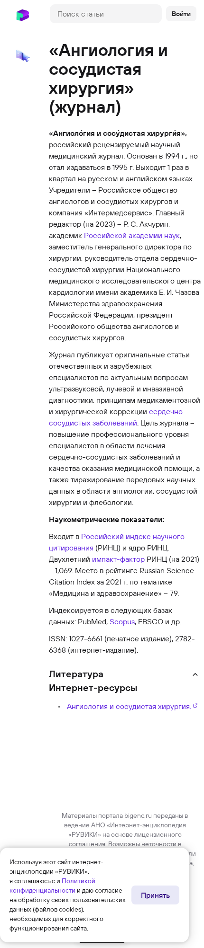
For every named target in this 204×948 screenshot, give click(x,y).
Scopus (122, 621)
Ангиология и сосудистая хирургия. (129, 706)
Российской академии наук (132, 235)
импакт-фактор (118, 559)
